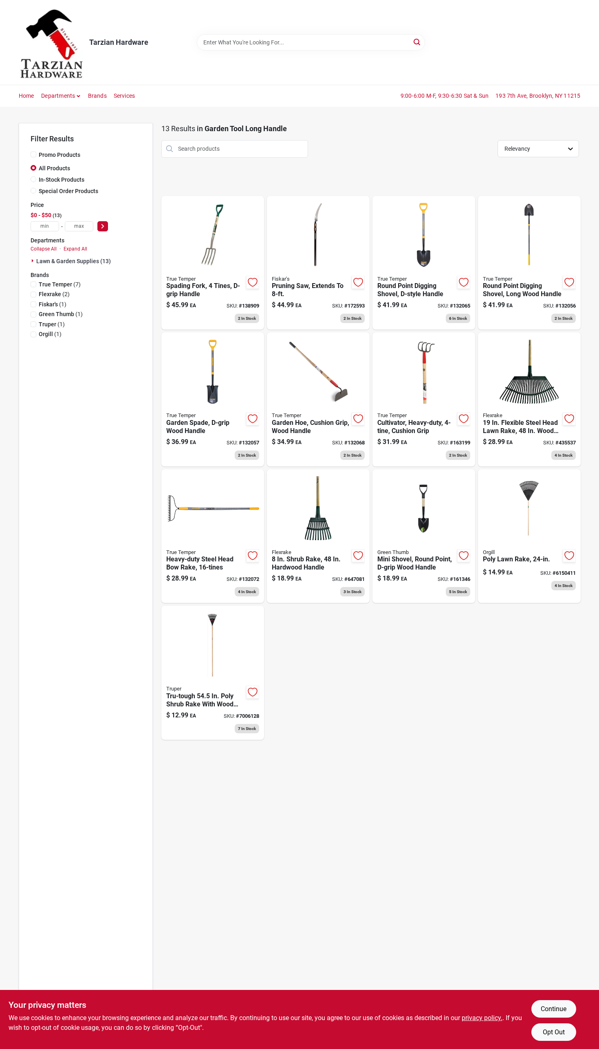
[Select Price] (102, 226)
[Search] (417, 41)
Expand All (75, 249)
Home (26, 95)
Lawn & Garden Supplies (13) (73, 261)
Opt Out (554, 1032)
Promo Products (59, 155)
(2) (54, 294)
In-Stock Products (61, 180)
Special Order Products (68, 191)
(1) (52, 304)
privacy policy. (482, 1018)
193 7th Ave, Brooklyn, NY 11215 (537, 95)
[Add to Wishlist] (252, 282)
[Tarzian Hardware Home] (51, 42)
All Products (54, 168)
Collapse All (44, 249)
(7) (60, 284)
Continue (553, 1009)
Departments (58, 95)
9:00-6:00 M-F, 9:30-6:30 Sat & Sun (445, 95)
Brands (97, 95)
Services (124, 95)
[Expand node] (33, 260)
